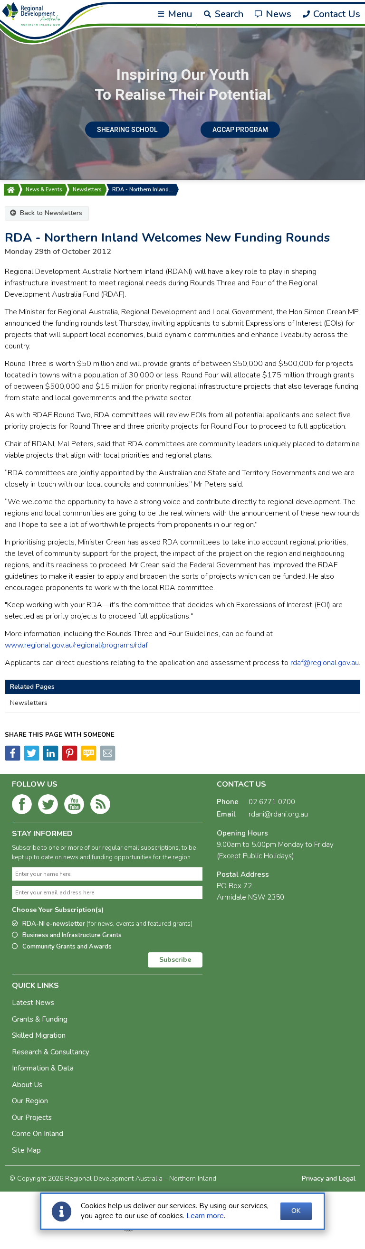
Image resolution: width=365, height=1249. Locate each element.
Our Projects (32, 1117)
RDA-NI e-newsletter (107, 924)
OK (296, 1210)
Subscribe (175, 959)
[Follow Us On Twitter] (48, 806)
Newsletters (87, 189)
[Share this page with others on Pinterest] (68, 758)
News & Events (44, 189)
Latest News (33, 1002)
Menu (178, 14)
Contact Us (335, 14)
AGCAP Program (240, 129)
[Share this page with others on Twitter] (30, 758)
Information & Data (43, 1068)
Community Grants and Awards (67, 946)
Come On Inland (37, 1133)
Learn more (205, 1216)
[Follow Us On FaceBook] (22, 806)
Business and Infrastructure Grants (72, 935)
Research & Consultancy (50, 1052)
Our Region (30, 1101)
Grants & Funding (39, 1019)
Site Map (26, 1150)
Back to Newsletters (50, 212)
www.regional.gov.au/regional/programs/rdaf (76, 645)
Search (227, 14)
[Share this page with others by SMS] (87, 758)
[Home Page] (11, 190)
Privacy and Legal (328, 1178)
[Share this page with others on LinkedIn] (49, 758)
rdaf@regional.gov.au (324, 662)
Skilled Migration (39, 1035)
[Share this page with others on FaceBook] (12, 758)
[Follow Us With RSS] (100, 806)
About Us (27, 1084)
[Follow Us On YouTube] (74, 806)
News (277, 14)
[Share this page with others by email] (106, 758)
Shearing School (127, 129)
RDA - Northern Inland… (142, 189)
